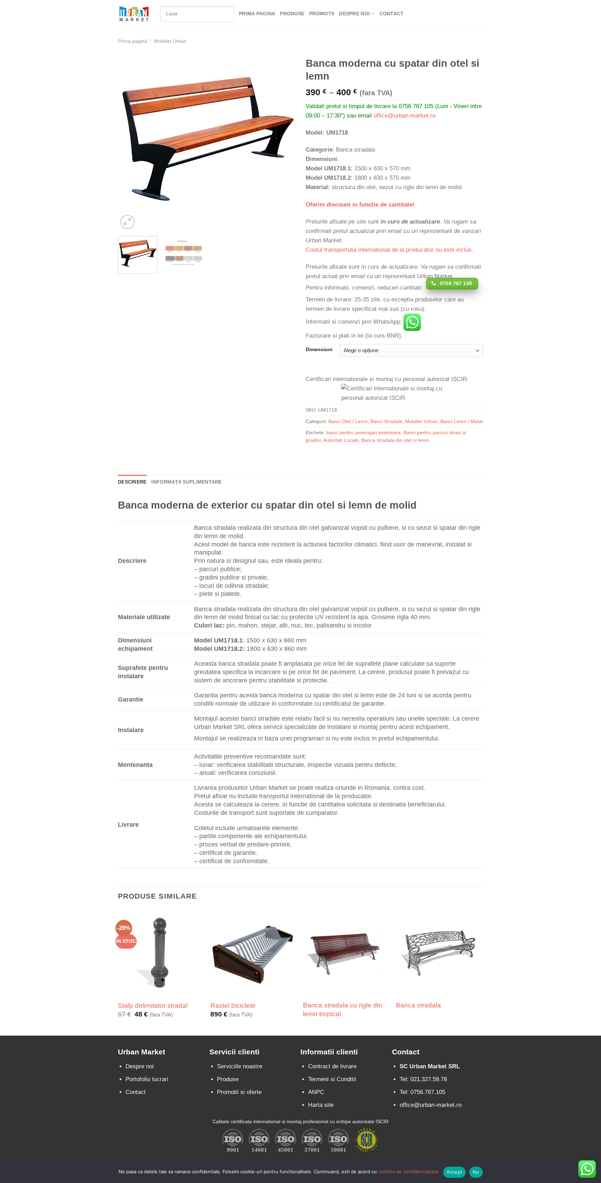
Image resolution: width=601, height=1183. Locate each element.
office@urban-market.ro (404, 115)
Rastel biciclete (233, 1005)
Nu (476, 1172)
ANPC (316, 1092)
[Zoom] (127, 222)
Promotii (321, 13)
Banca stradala (418, 1005)
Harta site (321, 1105)
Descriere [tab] (132, 482)
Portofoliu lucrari (147, 1079)
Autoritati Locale (341, 440)
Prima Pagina (257, 13)
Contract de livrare (332, 1066)
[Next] (283, 142)
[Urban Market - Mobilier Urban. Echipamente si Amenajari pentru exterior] (134, 13)
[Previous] (130, 142)
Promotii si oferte (239, 1092)
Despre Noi (354, 13)
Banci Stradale (386, 421)
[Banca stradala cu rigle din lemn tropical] (346, 952)
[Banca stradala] (439, 952)
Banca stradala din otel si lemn (395, 440)
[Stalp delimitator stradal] (161, 952)
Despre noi (140, 1066)
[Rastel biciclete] (253, 952)
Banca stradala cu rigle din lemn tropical (342, 1009)
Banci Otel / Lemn (348, 421)
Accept (455, 1172)
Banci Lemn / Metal (461, 421)
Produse (292, 13)
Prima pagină (132, 41)
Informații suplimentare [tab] (186, 482)
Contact (391, 13)
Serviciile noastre (239, 1066)
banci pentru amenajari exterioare (363, 432)
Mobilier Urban (170, 41)
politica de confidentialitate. (409, 1171)
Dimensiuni (319, 349)
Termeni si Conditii (332, 1079)
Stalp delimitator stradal (152, 1005)
